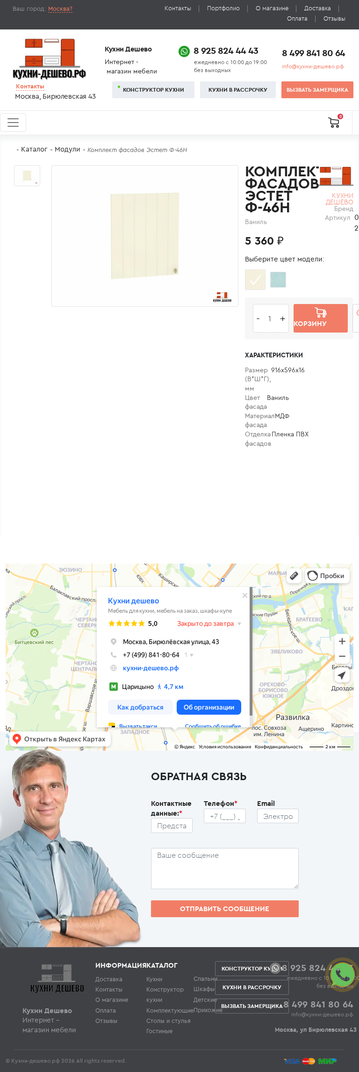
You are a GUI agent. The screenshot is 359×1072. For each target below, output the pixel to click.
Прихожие (208, 1010)
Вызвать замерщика (317, 89)
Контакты (178, 8)
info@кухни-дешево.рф (313, 66)
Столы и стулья (168, 1020)
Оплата (297, 18)
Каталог (34, 149)
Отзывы (334, 18)
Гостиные (159, 1031)
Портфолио (223, 8)
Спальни (205, 978)
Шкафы (204, 988)
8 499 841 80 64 (313, 52)
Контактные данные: (171, 808)
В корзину (310, 318)
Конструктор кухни (153, 89)
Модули (67, 149)
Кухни (154, 979)
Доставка (317, 8)
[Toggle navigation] (13, 122)
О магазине (272, 8)
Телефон (220, 803)
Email (266, 803)
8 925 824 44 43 (226, 50)
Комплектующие (170, 1010)
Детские (205, 999)
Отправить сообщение (224, 908)
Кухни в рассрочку (237, 89)
